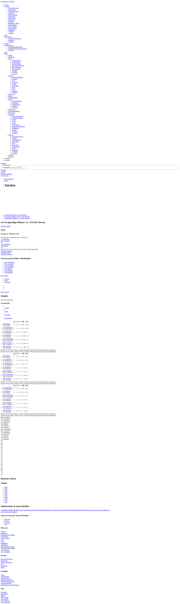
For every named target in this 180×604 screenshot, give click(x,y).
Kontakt (14, 130)
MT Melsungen (16, 67)
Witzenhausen (12, 28)
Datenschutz (15, 147)
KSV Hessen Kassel (18, 65)
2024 (6, 490)
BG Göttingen (16, 69)
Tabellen (14, 70)
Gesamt (6, 279)
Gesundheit (15, 86)
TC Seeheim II (5, 239)
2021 (6, 495)
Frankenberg (12, 10)
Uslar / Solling (12, 27)
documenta (15, 103)
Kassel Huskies (16, 64)
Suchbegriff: (6, 167)
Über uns (7, 519)
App (2, 564)
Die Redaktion (16, 140)
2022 (6, 494)
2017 (6, 500)
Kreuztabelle (8, 318)
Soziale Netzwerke (6, 562)
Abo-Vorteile (4, 599)
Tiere (13, 89)
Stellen (14, 119)
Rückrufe (11, 40)
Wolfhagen (11, 30)
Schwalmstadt (12, 25)
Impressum (15, 145)
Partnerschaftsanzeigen (7, 581)
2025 (6, 489)
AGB (13, 148)
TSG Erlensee (8, 271)
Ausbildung (4, 545)
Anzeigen (7, 522)
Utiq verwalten (5, 538)
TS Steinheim (8, 272)
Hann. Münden (12, 15)
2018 (6, 499)
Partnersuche (16, 125)
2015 (6, 502)
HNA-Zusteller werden (8, 547)
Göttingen (11, 13)
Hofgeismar (11, 16)
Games (14, 84)
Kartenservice (16, 104)
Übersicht (3, 592)
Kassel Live (4, 561)
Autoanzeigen (5, 576)
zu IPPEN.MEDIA (6, 174)
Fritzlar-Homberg (13, 11)
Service (6, 521)
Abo (5, 524)
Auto (13, 81)
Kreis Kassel (12, 18)
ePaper (3, 595)
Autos (14, 121)
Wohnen (14, 91)
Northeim (11, 21)
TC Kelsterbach (5, 244)
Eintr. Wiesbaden (9, 262)
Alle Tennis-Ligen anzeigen (9, 512)
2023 (6, 492)
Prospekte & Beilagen (18, 126)
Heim (6, 280)
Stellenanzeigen (5, 578)
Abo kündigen (5, 550)
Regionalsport (16, 62)
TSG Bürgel (4, 246)
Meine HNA (4, 594)
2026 (6, 487)
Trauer (14, 123)
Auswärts (7, 282)
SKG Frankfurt (5, 241)
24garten (14, 79)
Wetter (3, 567)
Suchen (4, 170)
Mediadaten (15, 128)
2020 (6, 497)
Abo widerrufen (5, 552)
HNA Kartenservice (7, 559)
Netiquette (15, 150)
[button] (3, 292)
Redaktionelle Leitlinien (8, 535)
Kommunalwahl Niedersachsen (17, 48)
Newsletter (15, 141)
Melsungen (11, 20)
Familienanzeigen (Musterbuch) (10, 585)
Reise (13, 87)
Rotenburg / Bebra (13, 23)
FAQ (13, 143)
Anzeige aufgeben (17, 118)
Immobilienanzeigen (7, 580)
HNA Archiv (4, 597)
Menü (2, 163)
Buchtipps (15, 82)
